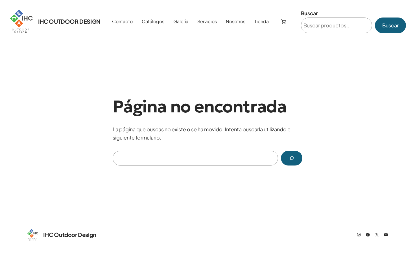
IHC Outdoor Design (69, 21)
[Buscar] (291, 158)
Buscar (309, 13)
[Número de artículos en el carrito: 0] (283, 21)
